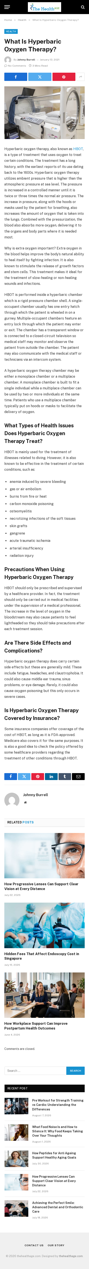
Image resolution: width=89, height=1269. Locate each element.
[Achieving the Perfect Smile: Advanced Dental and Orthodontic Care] (16, 1208)
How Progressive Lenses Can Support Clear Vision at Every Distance (54, 1181)
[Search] (82, 7)
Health (11, 31)
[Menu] (7, 7)
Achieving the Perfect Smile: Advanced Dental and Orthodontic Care (57, 1207)
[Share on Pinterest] (63, 77)
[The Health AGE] (44, 7)
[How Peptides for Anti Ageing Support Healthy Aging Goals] (16, 1159)
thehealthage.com (71, 1256)
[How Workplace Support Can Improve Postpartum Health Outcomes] (44, 995)
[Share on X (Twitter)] (39, 77)
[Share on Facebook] (15, 77)
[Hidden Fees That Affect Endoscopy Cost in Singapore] (44, 925)
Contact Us (34, 1245)
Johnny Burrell (26, 59)
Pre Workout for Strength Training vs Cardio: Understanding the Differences (58, 1105)
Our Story (56, 1245)
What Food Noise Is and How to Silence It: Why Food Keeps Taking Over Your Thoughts (57, 1131)
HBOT (78, 149)
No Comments (17, 65)
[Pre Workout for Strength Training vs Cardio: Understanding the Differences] (16, 1106)
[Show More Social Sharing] (80, 77)
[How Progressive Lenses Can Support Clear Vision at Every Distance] (44, 855)
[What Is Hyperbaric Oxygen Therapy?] (44, 112)
